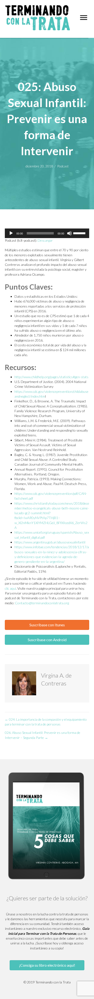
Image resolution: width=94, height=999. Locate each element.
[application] (47, 233)
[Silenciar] (69, 233)
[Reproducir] (11, 233)
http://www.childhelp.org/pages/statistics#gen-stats (51, 377)
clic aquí (10, 588)
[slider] (80, 232)
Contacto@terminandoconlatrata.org (42, 603)
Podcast (63, 166)
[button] (47, 625)
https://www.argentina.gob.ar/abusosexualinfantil (49, 542)
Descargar (45, 240)
